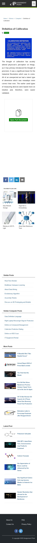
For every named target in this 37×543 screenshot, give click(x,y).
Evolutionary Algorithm (12, 294)
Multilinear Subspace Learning (15, 285)
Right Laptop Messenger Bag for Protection (19, 321)
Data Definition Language (13, 316)
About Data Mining (11, 289)
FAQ (23, 520)
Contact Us (10, 524)
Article (6, 32)
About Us (9, 520)
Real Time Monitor (11, 281)
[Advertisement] (18, 155)
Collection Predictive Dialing (14, 329)
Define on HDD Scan (12, 333)
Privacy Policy (26, 524)
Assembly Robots (11, 298)
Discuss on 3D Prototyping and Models (18, 302)
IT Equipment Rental (11, 338)
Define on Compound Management (16, 325)
